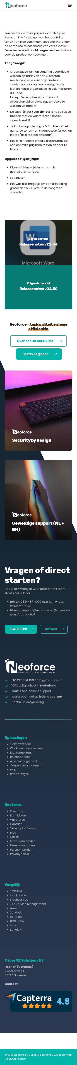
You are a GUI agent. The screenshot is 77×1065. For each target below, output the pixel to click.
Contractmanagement (26, 765)
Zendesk (16, 912)
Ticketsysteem (20, 744)
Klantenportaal (21, 753)
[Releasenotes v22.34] (38, 242)
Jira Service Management (28, 904)
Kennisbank (18, 815)
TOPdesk (16, 891)
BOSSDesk (17, 921)
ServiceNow (18, 895)
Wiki (13, 770)
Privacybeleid (19, 854)
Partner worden (21, 850)
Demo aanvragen (22, 845)
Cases (14, 837)
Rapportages (19, 774)
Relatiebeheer (20, 757)
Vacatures (17, 820)
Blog (13, 833)
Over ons (16, 811)
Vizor (13, 925)
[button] (70, 5)
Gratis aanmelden (22, 841)
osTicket (16, 917)
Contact (16, 824)
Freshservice (19, 900)
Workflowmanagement (26, 748)
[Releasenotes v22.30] (38, 287)
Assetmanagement (23, 761)
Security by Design (23, 828)
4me (13, 908)
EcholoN (15, 930)
